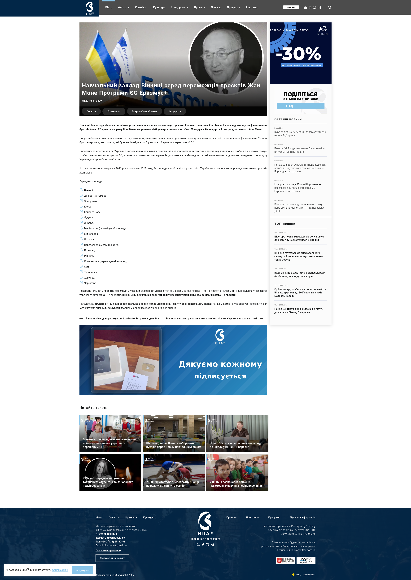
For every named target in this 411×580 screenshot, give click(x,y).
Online (291, 7)
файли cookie (60, 570)
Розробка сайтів (309, 575)
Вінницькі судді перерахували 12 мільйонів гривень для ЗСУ (122, 318)
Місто (108, 7)
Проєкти (199, 7)
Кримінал (141, 7)
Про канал (252, 517)
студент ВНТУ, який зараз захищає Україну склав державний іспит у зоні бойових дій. (149, 303)
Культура (159, 7)
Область (123, 7)
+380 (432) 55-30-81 (113, 541)
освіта (92, 111)
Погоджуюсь (82, 570)
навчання (114, 111)
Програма (233, 7)
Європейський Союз (145, 111)
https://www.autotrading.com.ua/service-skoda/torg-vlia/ (301, 53)
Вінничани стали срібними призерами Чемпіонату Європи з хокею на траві (211, 318)
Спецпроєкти (179, 7)
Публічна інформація (302, 517)
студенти (175, 111)
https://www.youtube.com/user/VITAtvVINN (173, 360)
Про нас (216, 7)
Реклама (252, 7)
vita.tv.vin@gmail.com (116, 545)
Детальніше (300, 132)
